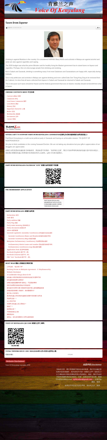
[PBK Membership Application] (53, 195)
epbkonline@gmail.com (75, 375)
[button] (101, 28)
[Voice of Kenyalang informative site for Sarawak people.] (53, 7)
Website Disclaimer (12, 357)
